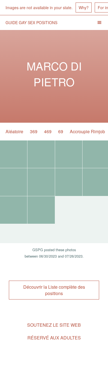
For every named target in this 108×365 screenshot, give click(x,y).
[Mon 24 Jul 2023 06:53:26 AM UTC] (41, 154)
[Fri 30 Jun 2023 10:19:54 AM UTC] (41, 210)
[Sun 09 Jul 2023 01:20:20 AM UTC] (41, 182)
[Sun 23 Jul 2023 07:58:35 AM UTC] (68, 154)
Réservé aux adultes (54, 337)
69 (60, 131)
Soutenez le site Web (54, 325)
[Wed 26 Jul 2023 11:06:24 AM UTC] (13, 154)
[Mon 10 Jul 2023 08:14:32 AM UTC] (13, 182)
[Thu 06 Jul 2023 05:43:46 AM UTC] (68, 182)
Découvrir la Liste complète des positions (54, 290)
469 (48, 131)
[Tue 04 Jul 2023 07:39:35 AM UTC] (13, 210)
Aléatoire (14, 131)
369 (33, 131)
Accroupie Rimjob (87, 131)
